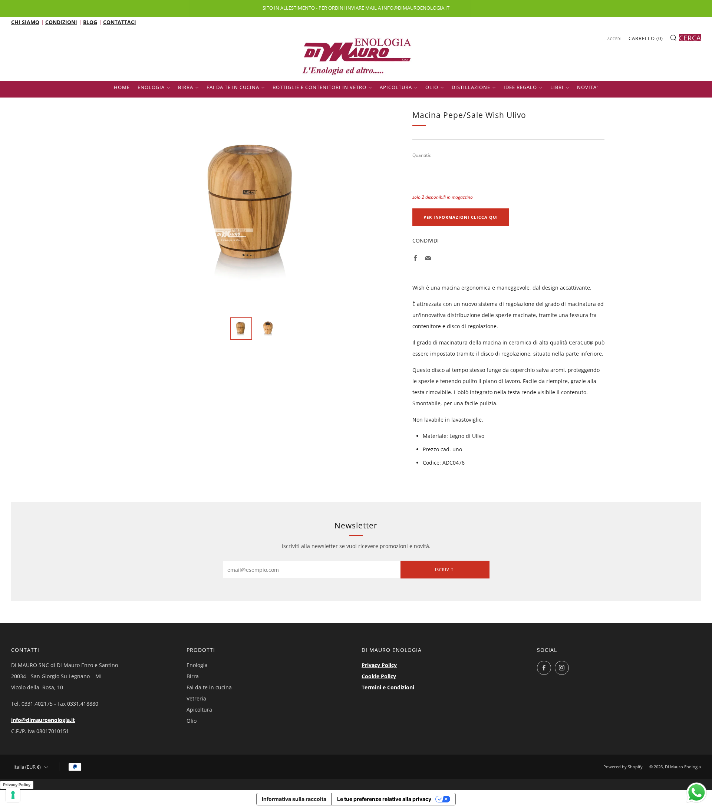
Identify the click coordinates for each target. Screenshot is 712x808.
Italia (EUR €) (27, 767)
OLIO (431, 87)
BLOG (90, 22)
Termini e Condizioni (388, 687)
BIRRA (185, 87)
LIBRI (557, 87)
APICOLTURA (396, 87)
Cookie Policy (379, 676)
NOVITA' (587, 87)
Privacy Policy (379, 665)
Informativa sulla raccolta (294, 799)
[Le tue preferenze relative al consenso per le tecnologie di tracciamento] (13, 795)
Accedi (614, 38)
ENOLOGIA (151, 87)
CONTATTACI (119, 22)
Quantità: (421, 155)
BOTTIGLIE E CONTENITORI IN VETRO (319, 87)
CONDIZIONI (61, 22)
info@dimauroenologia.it (43, 719)
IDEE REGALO (520, 87)
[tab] (241, 328)
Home (122, 87)
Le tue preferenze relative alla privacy (384, 799)
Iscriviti (445, 569)
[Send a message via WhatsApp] (696, 792)
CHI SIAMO (25, 22)
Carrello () (646, 38)
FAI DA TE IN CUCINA (233, 87)
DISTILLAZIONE (471, 87)
